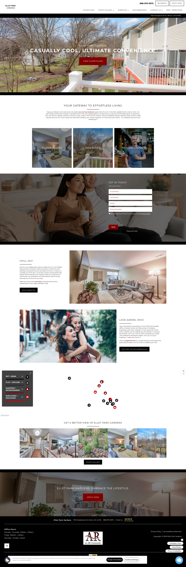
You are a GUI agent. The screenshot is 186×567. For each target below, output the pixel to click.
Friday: (6, 535)
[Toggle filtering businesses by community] (27, 397)
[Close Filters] (30, 373)
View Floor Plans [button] (93, 61)
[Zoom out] (183, 373)
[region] (93, 393)
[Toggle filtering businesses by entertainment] (27, 383)
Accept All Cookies (114, 560)
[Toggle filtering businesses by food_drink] (27, 377)
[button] (162, 3)
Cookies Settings (131, 560)
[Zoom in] (183, 371)
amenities (38, 281)
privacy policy (145, 214)
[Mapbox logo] (5, 415)
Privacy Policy (156, 531)
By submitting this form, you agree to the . (130, 214)
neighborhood (130, 341)
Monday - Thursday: (11, 532)
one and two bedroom (86, 112)
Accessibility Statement (172, 531)
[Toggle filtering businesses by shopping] (27, 389)
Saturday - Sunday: (11, 538)
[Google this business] (6, 545)
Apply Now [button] (93, 497)
